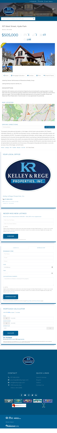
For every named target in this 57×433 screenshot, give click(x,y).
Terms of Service (37, 301)
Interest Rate (6, 325)
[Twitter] (32, 395)
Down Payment (7, 320)
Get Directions (49, 127)
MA (11, 147)
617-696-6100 (33, 1)
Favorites (41, 1)
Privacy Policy (12, 231)
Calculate (10, 333)
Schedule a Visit (41, 247)
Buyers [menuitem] (38, 380)
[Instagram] (28, 395)
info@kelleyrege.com (17, 382)
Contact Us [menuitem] (40, 385)
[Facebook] (21, 395)
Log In (47, 1)
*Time (4, 270)
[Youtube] (25, 395)
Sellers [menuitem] (38, 382)
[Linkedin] (35, 395)
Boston (19, 147)
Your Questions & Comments (10, 276)
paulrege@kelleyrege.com (19, 380)
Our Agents (11, 203)
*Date (4, 264)
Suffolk (14, 147)
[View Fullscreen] (4, 111)
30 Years (12, 312)
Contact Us (5, 203)
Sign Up (50, 1)
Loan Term (5, 312)
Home (2, 147)
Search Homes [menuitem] (41, 377)
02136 (23, 147)
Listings (7, 147)
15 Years (18, 312)
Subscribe (10, 236)
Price (4, 315)
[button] (33, 18)
